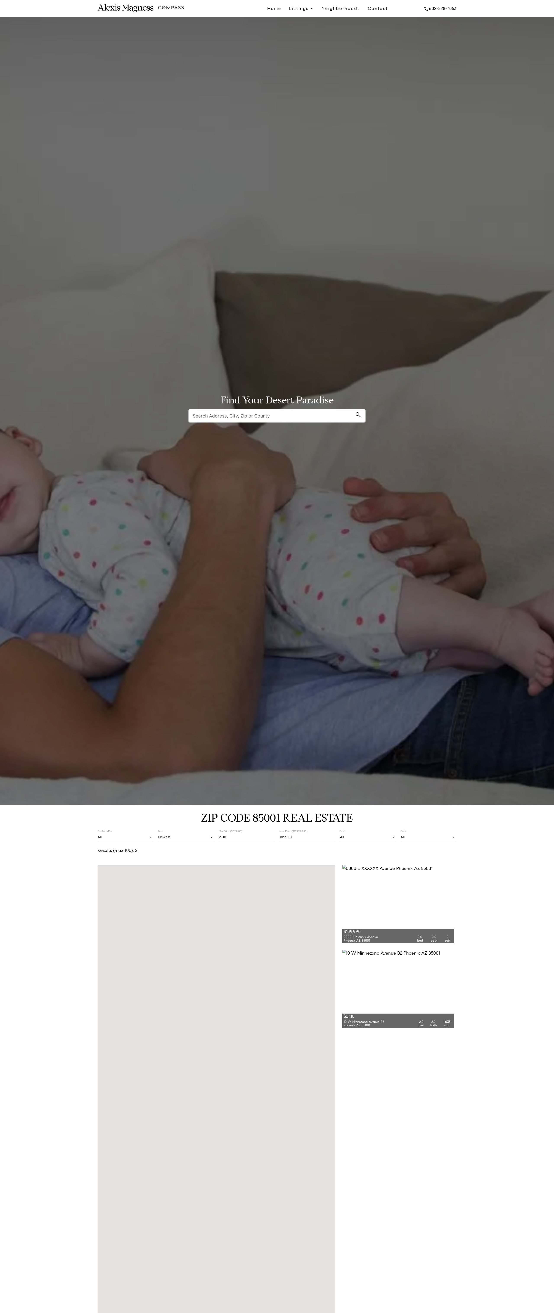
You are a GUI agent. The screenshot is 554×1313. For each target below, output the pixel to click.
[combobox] (125, 837)
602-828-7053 (440, 8)
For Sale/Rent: (106, 831)
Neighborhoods (341, 8)
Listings (301, 8)
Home (274, 8)
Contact (378, 8)
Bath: (403, 831)
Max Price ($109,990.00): (293, 830)
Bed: (342, 831)
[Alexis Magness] (125, 13)
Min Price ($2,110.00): (231, 830)
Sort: (160, 831)
